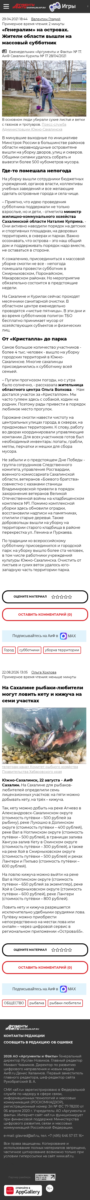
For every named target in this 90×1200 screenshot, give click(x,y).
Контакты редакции (24, 1036)
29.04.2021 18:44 (14, 19)
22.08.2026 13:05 (15, 672)
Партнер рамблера (19, 1177)
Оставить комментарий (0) (45, 614)
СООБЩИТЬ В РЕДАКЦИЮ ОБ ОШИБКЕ (38, 1042)
